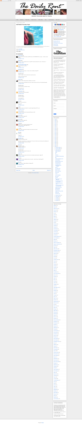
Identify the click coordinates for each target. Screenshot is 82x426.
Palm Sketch (55, 347)
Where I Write (40, 19)
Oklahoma (55, 344)
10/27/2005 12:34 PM (21, 109)
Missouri (55, 315)
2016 (55, 132)
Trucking (55, 378)
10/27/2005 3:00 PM (21, 126)
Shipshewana (56, 364)
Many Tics (55, 298)
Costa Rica (55, 231)
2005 (55, 146)
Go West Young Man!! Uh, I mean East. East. (59, 185)
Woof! (56, 152)
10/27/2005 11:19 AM (21, 99)
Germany (55, 267)
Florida (55, 256)
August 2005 (58, 196)
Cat (54, 222)
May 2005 (57, 200)
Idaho (54, 278)
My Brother (55, 321)
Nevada (55, 329)
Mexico (55, 307)
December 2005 (58, 147)
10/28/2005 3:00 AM (21, 160)
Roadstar (55, 363)
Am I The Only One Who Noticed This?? (59, 181)
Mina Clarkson (57, 189)
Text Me (56, 177)
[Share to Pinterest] (20, 51)
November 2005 (58, 148)
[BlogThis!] (17, 51)
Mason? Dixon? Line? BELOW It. (58, 179)
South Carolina (56, 369)
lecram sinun (20, 55)
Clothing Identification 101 (59, 158)
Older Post (49, 170)
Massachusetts (56, 301)
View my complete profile (57, 36)
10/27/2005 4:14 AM (21, 77)
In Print (55, 281)
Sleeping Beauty (57, 188)
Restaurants (55, 358)
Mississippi (55, 313)
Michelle (19, 60)
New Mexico (55, 333)
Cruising (55, 234)
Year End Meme (56, 398)
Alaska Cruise (56, 208)
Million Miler (55, 310)
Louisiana (55, 295)
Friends (55, 264)
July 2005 (57, 197)
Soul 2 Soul (57, 172)
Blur (56, 157)
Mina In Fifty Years (58, 171)
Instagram (55, 284)
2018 (55, 129)
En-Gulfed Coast (57, 168)
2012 (55, 137)
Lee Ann (19, 119)
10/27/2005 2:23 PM (21, 117)
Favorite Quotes (51, 19)
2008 (55, 142)
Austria (55, 214)
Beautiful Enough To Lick (59, 161)
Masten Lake (56, 302)
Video (54, 386)
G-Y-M (56, 173)
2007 (55, 143)
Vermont (55, 384)
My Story (55, 324)
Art (54, 213)
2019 (55, 128)
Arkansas (55, 211)
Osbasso (19, 79)
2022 (55, 124)
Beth (19, 132)
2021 (55, 125)
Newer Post (18, 170)
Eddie (54, 247)
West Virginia (56, 392)
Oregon (55, 346)
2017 (55, 130)
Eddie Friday (55, 248)
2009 (55, 141)
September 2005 (58, 195)
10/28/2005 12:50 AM (21, 156)
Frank (54, 262)
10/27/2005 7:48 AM (21, 89)
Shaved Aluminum (58, 162)
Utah (54, 383)
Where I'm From (33, 19)
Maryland (55, 299)
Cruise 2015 (55, 233)
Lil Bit (19, 123)
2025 (55, 120)
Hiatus (55, 270)
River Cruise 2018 (56, 361)
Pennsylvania (56, 349)
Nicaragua (55, 336)
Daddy (55, 239)
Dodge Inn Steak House (57, 244)
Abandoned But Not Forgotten (58, 165)
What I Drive (27, 19)
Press (46, 19)
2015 (55, 133)
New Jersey (55, 332)
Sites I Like (57, 19)
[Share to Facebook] (19, 51)
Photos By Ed (56, 353)
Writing (55, 395)
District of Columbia (57, 242)
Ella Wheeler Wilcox (57, 250)
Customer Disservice (57, 236)
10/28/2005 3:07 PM (21, 164)
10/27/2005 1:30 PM (21, 113)
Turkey (55, 381)
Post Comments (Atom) (35, 172)
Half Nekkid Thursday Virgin (59, 156)
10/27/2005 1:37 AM (21, 58)
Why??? (56, 167)
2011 (55, 138)
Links (54, 293)
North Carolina (56, 338)
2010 (55, 139)
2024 (55, 121)
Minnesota (55, 312)
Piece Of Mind (56, 355)
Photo (54, 350)
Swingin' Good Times (58, 187)
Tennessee (55, 375)
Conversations (56, 230)
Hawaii (55, 268)
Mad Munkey (20, 69)
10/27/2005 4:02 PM (21, 136)
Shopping (55, 366)
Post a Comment (19, 166)
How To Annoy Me (56, 273)
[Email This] (16, 51)
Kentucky (55, 290)
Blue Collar (57, 176)
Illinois (55, 279)
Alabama (55, 205)
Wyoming (55, 397)
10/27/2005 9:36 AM (21, 93)
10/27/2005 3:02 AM (21, 67)
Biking (54, 216)
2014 (55, 134)
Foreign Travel (56, 259)
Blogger (43, 422)
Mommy (55, 316)
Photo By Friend (56, 352)
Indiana (55, 282)
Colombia (55, 225)
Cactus (55, 217)
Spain (54, 372)
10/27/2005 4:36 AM (21, 83)
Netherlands (55, 327)
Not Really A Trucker (57, 341)
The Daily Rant (61, 29)
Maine (55, 296)
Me (55, 153)
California (55, 219)
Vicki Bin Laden (57, 193)
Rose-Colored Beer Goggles (22, 64)
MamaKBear (20, 138)
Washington (55, 389)
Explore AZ (55, 253)
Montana (55, 318)
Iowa (54, 285)
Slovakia (55, 367)
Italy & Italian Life (56, 287)
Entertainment (56, 251)
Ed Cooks (55, 245)
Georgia (55, 265)
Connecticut (55, 228)
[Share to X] (18, 51)
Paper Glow (57, 192)
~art (18, 128)
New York (55, 335)
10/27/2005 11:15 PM (21, 152)
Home (17, 19)
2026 (55, 119)
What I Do (21, 19)
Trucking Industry (56, 380)
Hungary (55, 276)
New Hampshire (56, 330)
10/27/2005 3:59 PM (21, 130)
